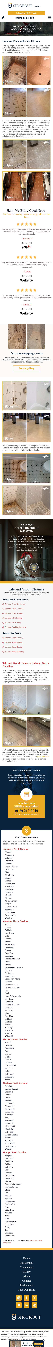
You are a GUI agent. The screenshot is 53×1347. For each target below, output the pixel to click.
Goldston (8, 982)
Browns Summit (11, 1089)
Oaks (7, 1218)
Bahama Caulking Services (15, 627)
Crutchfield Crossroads (14, 967)
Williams (8, 1033)
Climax (8, 1095)
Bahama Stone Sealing (13, 642)
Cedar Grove (10, 1175)
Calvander (9, 1167)
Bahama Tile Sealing (13, 622)
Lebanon (8, 1062)
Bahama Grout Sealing (13, 613)
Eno (6, 1193)
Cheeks (8, 1181)
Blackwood (9, 1158)
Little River (9, 1210)
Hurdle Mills (10, 1204)
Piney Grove (10, 1224)
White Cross (10, 1236)
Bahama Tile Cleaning (13, 618)
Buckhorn (9, 1161)
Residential (26, 1262)
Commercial (26, 1267)
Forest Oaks (9, 1103)
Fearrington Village (12, 979)
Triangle (8, 1080)
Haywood (9, 1002)
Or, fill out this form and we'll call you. (26, 814)
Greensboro (9, 1109)
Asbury (8, 927)
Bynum (8, 950)
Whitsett (8, 1149)
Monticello (9, 1129)
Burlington (9, 861)
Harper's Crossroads (13, 996)
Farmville (8, 970)
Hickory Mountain (12, 1005)
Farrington (9, 973)
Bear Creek (9, 933)
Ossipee (8, 904)
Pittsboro (8, 1022)
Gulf (7, 990)
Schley (7, 1227)
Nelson (7, 1071)
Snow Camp (10, 912)
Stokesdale (9, 1140)
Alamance (9, 852)
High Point (9, 1112)
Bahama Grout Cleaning (14, 609)
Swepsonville (10, 915)
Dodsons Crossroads (13, 1184)
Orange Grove (10, 1221)
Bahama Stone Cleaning (14, 638)
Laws (7, 1207)
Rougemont (9, 1077)
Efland (7, 1190)
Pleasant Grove (11, 907)
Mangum (8, 1068)
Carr (6, 1051)
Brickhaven (9, 947)
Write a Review (2, 17)
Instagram (19, 1298)
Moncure (8, 1013)
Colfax (7, 1097)
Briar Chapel (10, 944)
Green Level (10, 884)
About (26, 1276)
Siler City (8, 1027)
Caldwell (8, 1164)
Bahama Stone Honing (13, 647)
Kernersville (9, 1120)
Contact (26, 1280)
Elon (7, 872)
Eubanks (8, 1196)
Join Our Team (26, 1289)
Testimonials (26, 1285)
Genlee (7, 1057)
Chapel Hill (9, 1178)
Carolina (8, 864)
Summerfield (10, 1143)
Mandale (8, 895)
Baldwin (8, 930)
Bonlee (7, 942)
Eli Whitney (9, 869)
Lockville (8, 1007)
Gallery (26, 1271)
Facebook (26, 1298)
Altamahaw (9, 855)
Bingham (8, 1155)
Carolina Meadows (12, 959)
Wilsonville (9, 1036)
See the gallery (26, 368)
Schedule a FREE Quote (26, 13)
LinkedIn (26, 1305)
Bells (7, 936)
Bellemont (9, 858)
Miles (7, 1216)
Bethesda (8, 1045)
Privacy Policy (19, 1334)
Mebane (8, 898)
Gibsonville (9, 1106)
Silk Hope (9, 1030)
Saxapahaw (9, 909)
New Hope (9, 1016)
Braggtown (9, 1048)
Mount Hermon (11, 901)
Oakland (8, 1019)
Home (26, 1258)
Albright (8, 924)
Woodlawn (9, 918)
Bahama (8, 1042)
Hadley (8, 993)
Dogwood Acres (11, 866)
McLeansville (10, 1126)
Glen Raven (9, 875)
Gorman (8, 1060)
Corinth (8, 964)
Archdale (8, 1086)
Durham (8, 1054)
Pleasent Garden (11, 1135)
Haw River (9, 886)
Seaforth (8, 1025)
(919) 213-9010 (24, 17)
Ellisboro (8, 1100)
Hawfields (9, 889)
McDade (8, 1213)
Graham (8, 881)
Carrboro (8, 1173)
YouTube (19, 1305)
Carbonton (9, 956)
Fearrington (9, 976)
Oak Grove (9, 1074)
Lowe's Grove (10, 1065)
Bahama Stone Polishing (14, 652)
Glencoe (8, 878)
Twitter (34, 1298)
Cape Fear (9, 953)
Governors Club (11, 984)
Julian (7, 1118)
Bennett (8, 939)
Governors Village (12, 987)
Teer (6, 1230)
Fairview (8, 1198)
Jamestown (9, 1115)
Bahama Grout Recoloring (15, 604)
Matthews (9, 1010)
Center (7, 962)
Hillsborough (10, 1201)
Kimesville (9, 892)
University (9, 1233)
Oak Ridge (9, 1132)
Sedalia (8, 1138)
